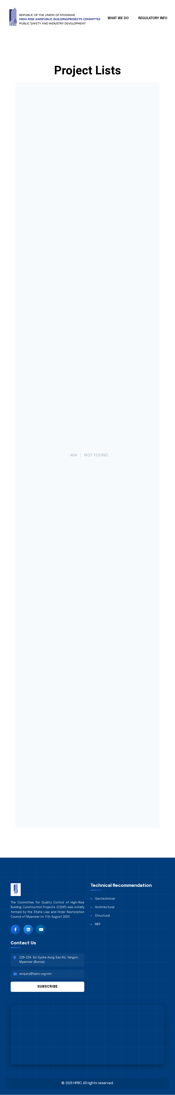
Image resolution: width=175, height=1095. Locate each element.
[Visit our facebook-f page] (15, 929)
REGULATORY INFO (152, 18)
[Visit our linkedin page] (28, 929)
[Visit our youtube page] (41, 929)
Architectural (104, 907)
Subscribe (47, 986)
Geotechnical (105, 898)
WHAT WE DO (118, 18)
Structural (102, 915)
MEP (98, 924)
